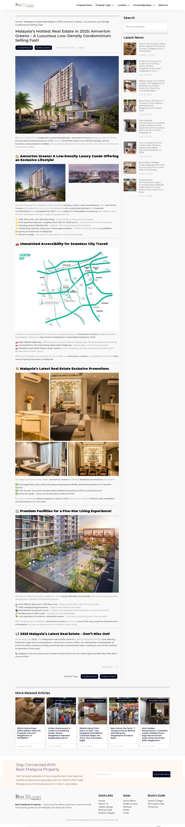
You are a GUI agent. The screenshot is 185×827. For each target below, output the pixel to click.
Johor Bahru (129, 800)
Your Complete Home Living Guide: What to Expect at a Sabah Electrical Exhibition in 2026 (150, 147)
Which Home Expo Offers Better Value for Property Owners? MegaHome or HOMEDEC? (152, 47)
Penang (127, 807)
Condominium (24, 47)
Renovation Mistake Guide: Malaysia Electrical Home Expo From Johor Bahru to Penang (152, 166)
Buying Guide (105, 809)
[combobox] (146, 26)
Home (18, 21)
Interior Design (155, 800)
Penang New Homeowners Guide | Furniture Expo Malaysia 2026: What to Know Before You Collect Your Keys (151, 186)
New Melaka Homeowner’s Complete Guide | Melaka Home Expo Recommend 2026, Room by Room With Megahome (152, 126)
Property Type (103, 5)
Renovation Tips (156, 803)
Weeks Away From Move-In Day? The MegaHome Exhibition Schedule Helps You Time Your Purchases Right (152, 86)
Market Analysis (106, 813)
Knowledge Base (143, 5)
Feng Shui (153, 807)
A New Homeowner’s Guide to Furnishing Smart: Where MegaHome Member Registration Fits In (150, 66)
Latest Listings (105, 807)
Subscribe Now (161, 774)
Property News (84, 5)
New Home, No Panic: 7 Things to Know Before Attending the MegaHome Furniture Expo (151, 105)
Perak (126, 809)
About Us (163, 5)
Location (122, 5)
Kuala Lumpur (43, 47)
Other (126, 813)
